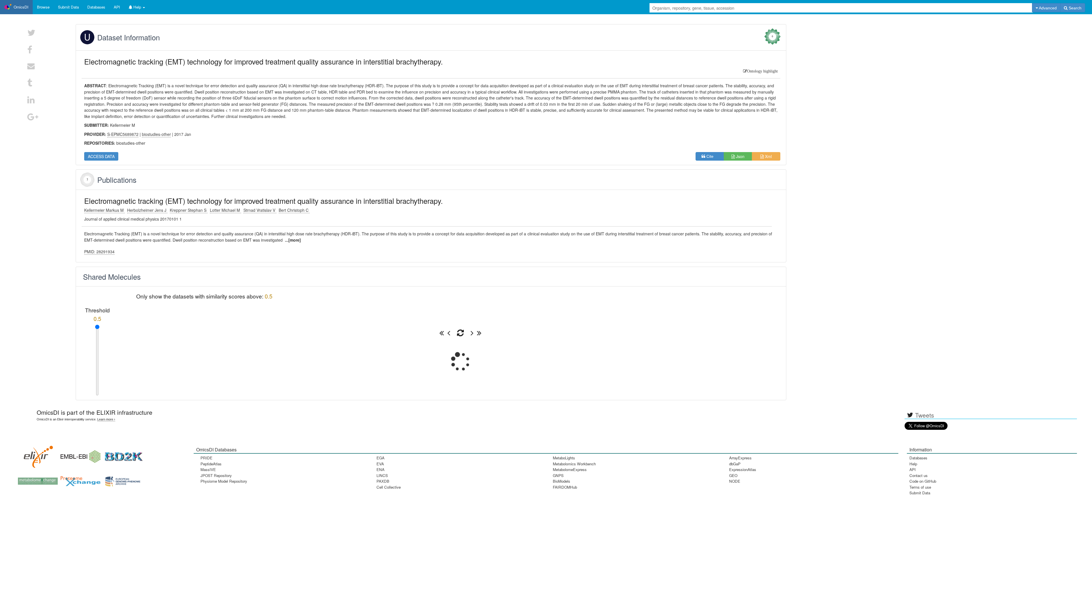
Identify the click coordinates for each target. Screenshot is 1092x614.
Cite (711, 156)
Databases (96, 7)
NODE (734, 481)
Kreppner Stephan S (189, 210)
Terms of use (920, 487)
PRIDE (206, 457)
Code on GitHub (922, 481)
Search (1074, 8)
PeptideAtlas (211, 463)
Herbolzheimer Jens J (147, 210)
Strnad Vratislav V (259, 210)
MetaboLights (564, 457)
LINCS (382, 475)
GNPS (558, 475)
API (912, 469)
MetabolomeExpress (570, 469)
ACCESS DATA (101, 156)
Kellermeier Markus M (104, 210)
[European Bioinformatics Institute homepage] (79, 454)
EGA (380, 457)
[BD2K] (121, 454)
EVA (380, 463)
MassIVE (208, 469)
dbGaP (735, 463)
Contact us (918, 475)
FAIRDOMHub (565, 487)
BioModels (561, 481)
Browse (43, 7)
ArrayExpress (740, 457)
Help (913, 463)
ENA (380, 469)
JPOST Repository (216, 475)
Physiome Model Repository (223, 481)
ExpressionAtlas (742, 469)
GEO (733, 475)
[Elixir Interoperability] (36, 454)
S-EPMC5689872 (122, 134)
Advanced (1047, 8)
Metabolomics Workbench (574, 463)
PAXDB (383, 481)
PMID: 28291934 (99, 251)
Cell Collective (389, 487)
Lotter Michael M (225, 210)
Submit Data (919, 492)
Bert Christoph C (294, 210)
